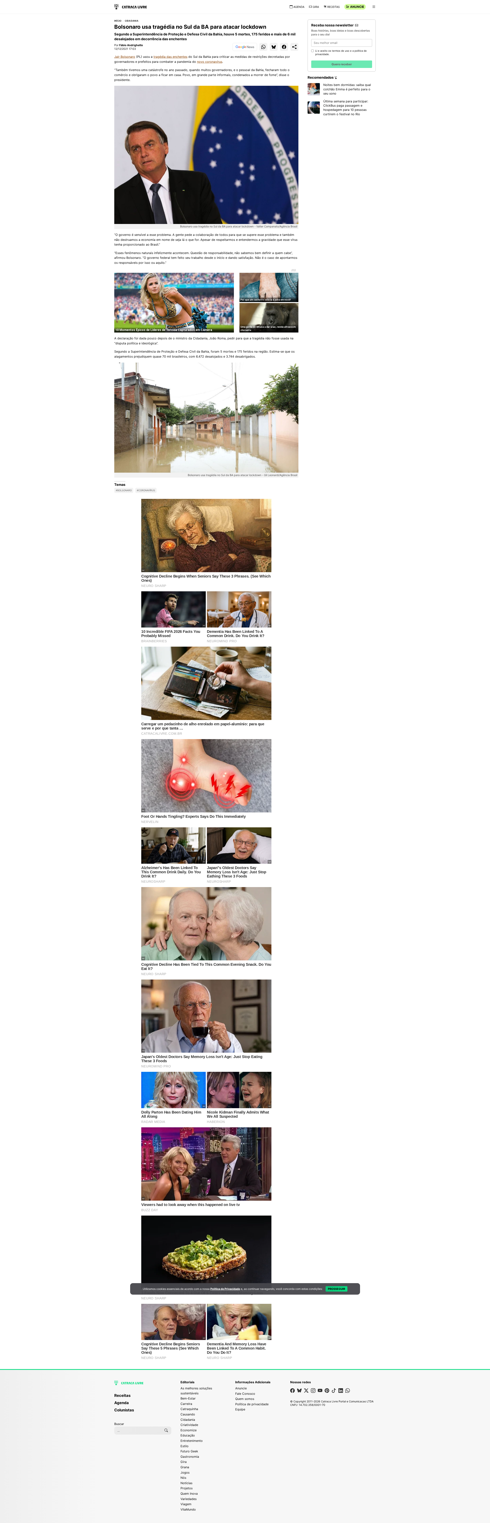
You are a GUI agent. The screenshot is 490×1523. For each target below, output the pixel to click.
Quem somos (244, 1399)
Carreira (186, 1404)
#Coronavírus (146, 490)
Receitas (333, 6)
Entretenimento (191, 1441)
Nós (183, 1478)
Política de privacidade (252, 1404)
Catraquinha (189, 1409)
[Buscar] (166, 1431)
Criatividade (189, 1425)
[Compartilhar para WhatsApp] (263, 47)
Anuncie (357, 7)
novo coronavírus (209, 62)
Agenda (298, 6)
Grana (184, 1467)
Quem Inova (189, 1493)
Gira (316, 6)
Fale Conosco (245, 1394)
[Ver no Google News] (245, 47)
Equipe (240, 1409)
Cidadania (131, 21)
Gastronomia (189, 1456)
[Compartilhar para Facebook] (284, 47)
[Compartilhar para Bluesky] (274, 47)
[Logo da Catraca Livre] (130, 6)
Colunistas (124, 1410)
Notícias (186, 1483)
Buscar (119, 1424)
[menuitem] (142, 1397)
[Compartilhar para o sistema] (294, 47)
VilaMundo (188, 1509)
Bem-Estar (188, 1398)
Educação (187, 1435)
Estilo (184, 1446)
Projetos (186, 1488)
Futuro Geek (189, 1451)
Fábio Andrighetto (131, 45)
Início (117, 21)
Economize (188, 1430)
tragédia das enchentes (170, 57)
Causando (187, 1414)
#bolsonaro (124, 490)
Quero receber (342, 64)
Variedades (188, 1499)
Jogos (184, 1472)
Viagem (185, 1504)
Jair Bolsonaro (124, 57)
